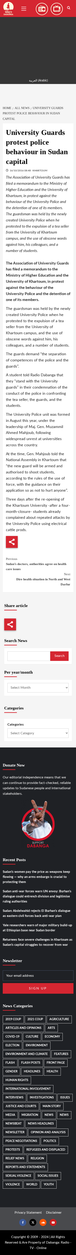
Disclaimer (54, 1212)
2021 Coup (35, 1019)
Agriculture (59, 1019)
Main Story (52, 1106)
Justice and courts (20, 1106)
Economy (52, 1036)
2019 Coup (13, 1019)
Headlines (32, 1071)
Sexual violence (18, 1175)
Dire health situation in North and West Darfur (43, 579)
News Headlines (41, 1123)
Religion (37, 1158)
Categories (15, 724)
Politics (49, 1141)
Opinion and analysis (48, 1132)
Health (52, 1071)
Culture (32, 1036)
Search (59, 656)
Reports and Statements (25, 1167)
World (31, 1184)
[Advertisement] (38, 38)
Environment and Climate (26, 1054)
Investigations (42, 1097)
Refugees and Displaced (45, 1149)
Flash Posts (30, 1062)
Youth (49, 1184)
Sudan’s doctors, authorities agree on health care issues (36, 564)
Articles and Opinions (23, 1028)
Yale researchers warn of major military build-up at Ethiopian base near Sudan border (37, 928)
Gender (11, 1071)
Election (12, 1045)
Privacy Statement (28, 1212)
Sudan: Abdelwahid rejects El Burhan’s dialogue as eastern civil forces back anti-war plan (36, 913)
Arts (51, 1028)
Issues (65, 1097)
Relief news (14, 1158)
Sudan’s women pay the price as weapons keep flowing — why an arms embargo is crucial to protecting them (36, 877)
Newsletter (14, 1132)
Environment (37, 1045)
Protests (12, 1149)
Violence (12, 1184)
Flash (10, 1062)
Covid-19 (12, 1036)
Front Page (56, 1062)
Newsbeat (13, 1123)
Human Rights (16, 1080)
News (49, 1115)
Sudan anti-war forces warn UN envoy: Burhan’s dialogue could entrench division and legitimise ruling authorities (37, 896)
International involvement (28, 1088)
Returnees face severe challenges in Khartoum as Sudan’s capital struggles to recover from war (37, 942)
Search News (15, 640)
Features (61, 1054)
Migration (30, 1115)
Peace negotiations (21, 1141)
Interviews (14, 1097)
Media (10, 1115)
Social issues (48, 1175)
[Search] (68, 8)
